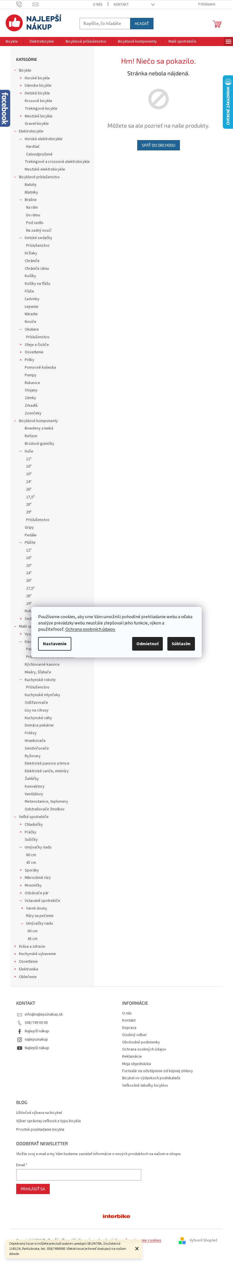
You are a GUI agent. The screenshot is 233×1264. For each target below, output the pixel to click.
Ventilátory (34, 794)
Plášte (30, 542)
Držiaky (31, 253)
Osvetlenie (34, 352)
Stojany (31, 390)
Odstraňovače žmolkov (45, 809)
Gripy (29, 527)
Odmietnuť (147, 644)
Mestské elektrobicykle (45, 169)
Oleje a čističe (37, 345)
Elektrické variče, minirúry (47, 771)
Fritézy (31, 733)
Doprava (129, 1028)
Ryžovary (33, 756)
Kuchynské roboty (40, 680)
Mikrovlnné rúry (38, 878)
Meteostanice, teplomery (46, 801)
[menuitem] (12, 41)
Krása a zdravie (32, 946)
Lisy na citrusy (37, 710)
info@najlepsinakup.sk (44, 1014)
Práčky (30, 832)
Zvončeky (33, 413)
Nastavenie (54, 644)
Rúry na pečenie (39, 916)
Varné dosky (36, 908)
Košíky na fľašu (37, 284)
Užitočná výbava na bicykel (39, 1113)
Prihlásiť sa (33, 1188)
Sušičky (31, 839)
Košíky (30, 276)
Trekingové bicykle (41, 108)
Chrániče (32, 261)
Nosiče (30, 322)
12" (29, 459)
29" (29, 512)
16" (29, 466)
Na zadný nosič (38, 230)
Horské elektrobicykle (44, 139)
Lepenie (31, 307)
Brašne (31, 200)
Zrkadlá (31, 405)
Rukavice (32, 383)
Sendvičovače (37, 748)
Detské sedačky (38, 238)
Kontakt (121, 4)
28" (29, 504)
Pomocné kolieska (40, 367)
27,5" (30, 497)
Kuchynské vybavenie (37, 954)
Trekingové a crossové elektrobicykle (57, 162)
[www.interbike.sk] (116, 1216)
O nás (97, 4)
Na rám (32, 207)
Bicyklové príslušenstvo (39, 177)
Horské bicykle (37, 78)
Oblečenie (28, 977)
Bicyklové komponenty (38, 421)
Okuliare (32, 329)
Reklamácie (132, 1056)
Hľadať (142, 23)
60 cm (31, 855)
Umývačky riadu (38, 847)
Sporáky (32, 870)
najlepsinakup (36, 1039)
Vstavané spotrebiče (42, 901)
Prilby (29, 360)
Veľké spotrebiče (34, 817)
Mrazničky (33, 885)
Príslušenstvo (37, 245)
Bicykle (25, 70)
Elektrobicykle (31, 131)
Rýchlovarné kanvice (42, 664)
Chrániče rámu (37, 268)
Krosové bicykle (38, 101)
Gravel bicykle (37, 123)
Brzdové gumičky (39, 444)
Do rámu (33, 215)
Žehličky (32, 779)
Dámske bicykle (38, 85)
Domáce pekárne (39, 725)
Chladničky (34, 824)
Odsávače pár (37, 893)
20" (29, 474)
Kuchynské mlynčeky (42, 695)
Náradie (31, 314)
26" (29, 489)
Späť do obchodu (158, 145)
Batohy (31, 185)
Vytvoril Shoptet (203, 1240)
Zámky (30, 398)
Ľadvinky (32, 299)
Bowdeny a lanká (39, 428)
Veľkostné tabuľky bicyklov (145, 1085)
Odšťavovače (36, 702)
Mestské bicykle (39, 116)
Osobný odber (134, 1035)
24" (29, 482)
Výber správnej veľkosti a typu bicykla (48, 1121)
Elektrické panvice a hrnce (47, 763)
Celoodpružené (39, 154)
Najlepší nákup (37, 1031)
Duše (29, 451)
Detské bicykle (37, 93)
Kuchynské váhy (38, 718)
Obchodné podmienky (141, 1042)
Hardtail (32, 147)
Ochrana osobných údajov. (90, 629)
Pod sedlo (34, 223)
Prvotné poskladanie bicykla (40, 1129)
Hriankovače (35, 741)
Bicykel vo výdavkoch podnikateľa (151, 1078)
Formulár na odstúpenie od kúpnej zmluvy (157, 1071)
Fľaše (29, 291)
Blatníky (31, 192)
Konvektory (35, 786)
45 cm (31, 863)
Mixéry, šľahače (38, 672)
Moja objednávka (136, 1064)
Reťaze (31, 436)
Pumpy (30, 375)
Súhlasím (181, 644)
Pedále (31, 535)
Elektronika (28, 969)
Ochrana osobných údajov (144, 1049)
